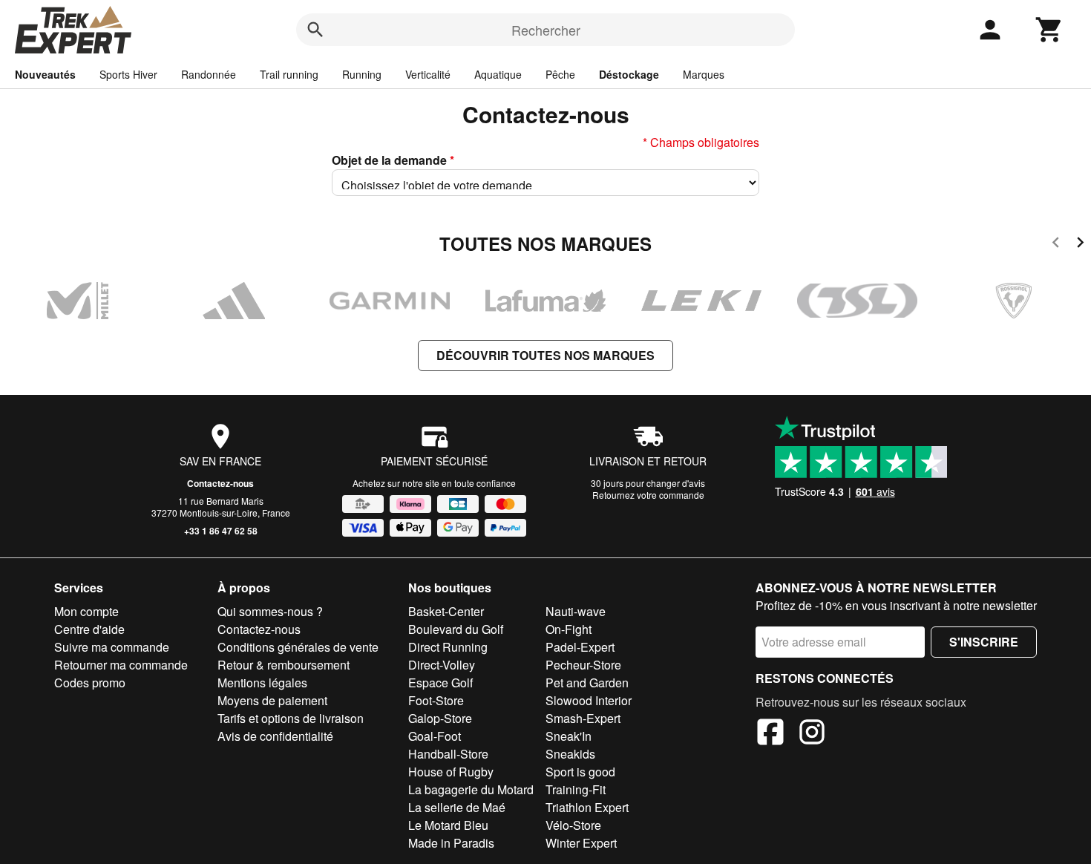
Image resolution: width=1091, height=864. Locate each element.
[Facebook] (770, 734)
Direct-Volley (441, 664)
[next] (1080, 245)
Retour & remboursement (283, 664)
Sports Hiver (128, 74)
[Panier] (1049, 30)
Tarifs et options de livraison (290, 718)
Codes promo (89, 682)
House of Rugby (451, 771)
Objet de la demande (393, 159)
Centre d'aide (89, 629)
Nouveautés (45, 74)
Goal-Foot (434, 735)
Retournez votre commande (648, 494)
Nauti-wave (576, 611)
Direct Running (448, 646)
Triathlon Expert (587, 807)
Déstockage (629, 74)
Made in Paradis (451, 842)
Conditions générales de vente (298, 646)
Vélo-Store (573, 825)
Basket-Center (446, 611)
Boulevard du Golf (455, 629)
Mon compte (86, 611)
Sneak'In (569, 735)
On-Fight (569, 629)
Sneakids (570, 753)
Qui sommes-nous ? (270, 611)
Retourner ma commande (121, 664)
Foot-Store (436, 700)
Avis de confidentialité (275, 735)
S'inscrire (983, 641)
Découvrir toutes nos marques (545, 355)
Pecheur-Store (583, 664)
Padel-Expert (580, 646)
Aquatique (498, 74)
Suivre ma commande (111, 646)
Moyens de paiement (272, 700)
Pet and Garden (587, 682)
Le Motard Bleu (448, 825)
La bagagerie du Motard (471, 789)
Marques (703, 74)
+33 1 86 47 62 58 (221, 530)
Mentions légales (262, 682)
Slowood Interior (589, 700)
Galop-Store (440, 718)
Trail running (289, 74)
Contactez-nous (220, 483)
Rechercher (545, 29)
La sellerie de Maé (456, 807)
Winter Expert (581, 842)
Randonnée (208, 74)
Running (361, 74)
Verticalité (428, 74)
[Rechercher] (315, 29)
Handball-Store (448, 753)
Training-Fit (576, 789)
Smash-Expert (583, 718)
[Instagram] (812, 734)
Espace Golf (440, 682)
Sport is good (580, 771)
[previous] (1056, 245)
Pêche (560, 74)
